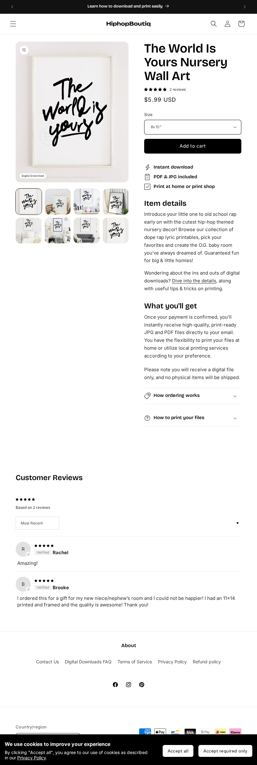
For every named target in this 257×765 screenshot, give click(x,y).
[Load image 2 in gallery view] (58, 202)
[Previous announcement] (12, 7)
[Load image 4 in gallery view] (116, 202)
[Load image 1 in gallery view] (29, 202)
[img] (44, 545)
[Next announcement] (245, 7)
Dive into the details (194, 281)
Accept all (178, 750)
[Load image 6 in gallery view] (58, 231)
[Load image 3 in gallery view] (87, 202)
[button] (13, 24)
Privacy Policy (31, 757)
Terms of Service (135, 661)
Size (148, 114)
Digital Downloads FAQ (88, 661)
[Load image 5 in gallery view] (29, 231)
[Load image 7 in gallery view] (87, 231)
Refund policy (207, 661)
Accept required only (225, 750)
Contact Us (47, 661)
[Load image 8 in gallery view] (116, 231)
